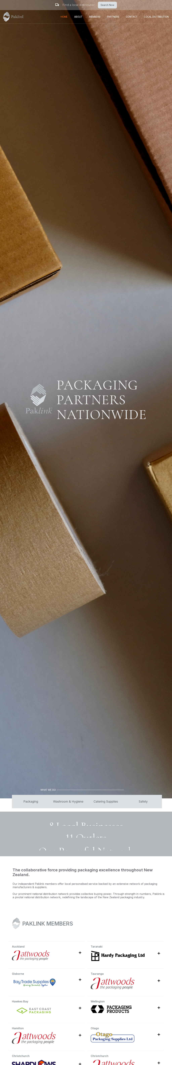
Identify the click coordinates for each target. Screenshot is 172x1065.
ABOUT (78, 16)
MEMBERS (94, 16)
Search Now (107, 5)
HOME (64, 16)
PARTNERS (113, 16)
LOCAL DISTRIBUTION (156, 16)
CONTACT (132, 16)
